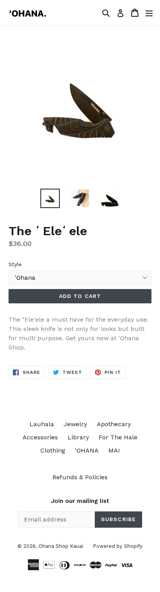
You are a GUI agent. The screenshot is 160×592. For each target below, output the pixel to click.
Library (78, 437)
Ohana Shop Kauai (60, 546)
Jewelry (75, 424)
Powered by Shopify (118, 546)
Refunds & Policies (80, 477)
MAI (114, 450)
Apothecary (114, 424)
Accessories (40, 437)
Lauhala (42, 424)
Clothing (52, 450)
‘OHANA (87, 450)
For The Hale (118, 437)
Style (15, 264)
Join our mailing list (80, 500)
